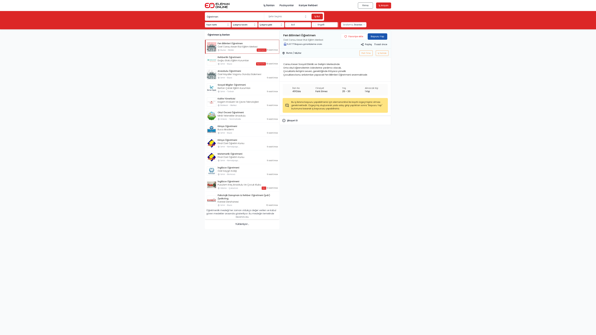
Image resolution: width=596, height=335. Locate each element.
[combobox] (287, 16)
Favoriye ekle (355, 36)
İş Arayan (383, 5)
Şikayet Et (292, 120)
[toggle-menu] (306, 16)
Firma (365, 5)
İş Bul (317, 16)
